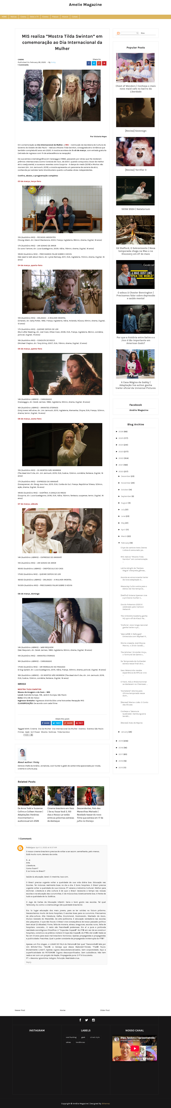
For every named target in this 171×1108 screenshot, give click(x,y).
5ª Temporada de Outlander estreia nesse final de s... (133, 662)
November (126, 483)
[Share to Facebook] (32, 735)
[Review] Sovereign (135, 130)
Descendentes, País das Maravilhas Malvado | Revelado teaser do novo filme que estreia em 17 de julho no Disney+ (90, 814)
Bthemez (106, 1103)
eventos (82, 729)
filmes (21, 732)
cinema (21, 59)
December (126, 476)
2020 (121, 471)
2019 (121, 741)
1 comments (23, 65)
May (123, 523)
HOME (4, 17)
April (123, 529)
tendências (80, 1042)
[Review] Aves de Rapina (131, 723)
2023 (121, 451)
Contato (75, 17)
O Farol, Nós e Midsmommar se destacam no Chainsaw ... (134, 683)
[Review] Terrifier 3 (135, 170)
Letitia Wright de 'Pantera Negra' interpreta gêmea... (133, 569)
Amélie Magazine (138, 410)
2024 (121, 445)
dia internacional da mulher (64, 729)
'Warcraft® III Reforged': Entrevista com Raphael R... (134, 635)
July (123, 509)
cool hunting (71, 1037)
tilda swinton (63, 732)
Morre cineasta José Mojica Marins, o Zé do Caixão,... (133, 644)
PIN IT (80, 723)
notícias (52, 732)
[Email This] (24, 735)
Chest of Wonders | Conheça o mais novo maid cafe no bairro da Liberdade (136, 89)
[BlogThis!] (27, 735)
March (124, 536)
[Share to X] (29, 735)
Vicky (36, 762)
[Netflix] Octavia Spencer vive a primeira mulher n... (134, 596)
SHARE (46, 723)
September (126, 496)
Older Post (105, 1010)
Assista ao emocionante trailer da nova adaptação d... (134, 578)
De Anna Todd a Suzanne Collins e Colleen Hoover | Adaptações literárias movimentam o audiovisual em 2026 (30, 814)
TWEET (58, 723)
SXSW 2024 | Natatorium (136, 209)
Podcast (55, 17)
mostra (44, 732)
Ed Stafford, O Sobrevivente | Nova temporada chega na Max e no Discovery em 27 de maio (135, 251)
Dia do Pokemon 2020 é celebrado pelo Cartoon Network (132, 606)
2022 (121, 458)
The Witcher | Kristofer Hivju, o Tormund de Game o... (134, 653)
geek (27, 732)
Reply (28, 962)
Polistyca (30, 847)
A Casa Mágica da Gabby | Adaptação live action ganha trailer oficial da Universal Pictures (136, 385)
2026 (121, 431)
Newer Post (20, 1010)
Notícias (14, 17)
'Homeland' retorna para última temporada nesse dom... (133, 693)
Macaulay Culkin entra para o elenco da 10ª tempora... (134, 587)
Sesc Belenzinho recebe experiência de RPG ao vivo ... (134, 672)
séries (68, 1042)
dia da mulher (44, 729)
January (124, 732)
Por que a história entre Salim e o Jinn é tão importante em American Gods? (136, 340)
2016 (121, 761)
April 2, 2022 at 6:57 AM (46, 847)
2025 (121, 438)
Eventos (45, 17)
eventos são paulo (95, 729)
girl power (35, 732)
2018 (121, 747)
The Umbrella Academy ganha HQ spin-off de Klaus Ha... (134, 617)
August (124, 503)
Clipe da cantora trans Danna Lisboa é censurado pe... (134, 548)
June (123, 516)
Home (62, 1010)
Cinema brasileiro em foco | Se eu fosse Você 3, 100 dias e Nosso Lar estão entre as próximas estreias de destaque (60, 814)
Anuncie (65, 17)
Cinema (23, 17)
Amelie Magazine (85, 4)
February (125, 543)
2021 (121, 465)
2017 (121, 754)
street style (95, 1037)
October (125, 489)
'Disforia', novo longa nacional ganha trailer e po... (134, 626)
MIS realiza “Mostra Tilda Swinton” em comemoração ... (134, 559)
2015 (121, 767)
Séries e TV (34, 17)
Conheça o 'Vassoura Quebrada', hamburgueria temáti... (133, 713)
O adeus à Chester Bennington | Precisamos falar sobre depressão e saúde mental (135, 295)
